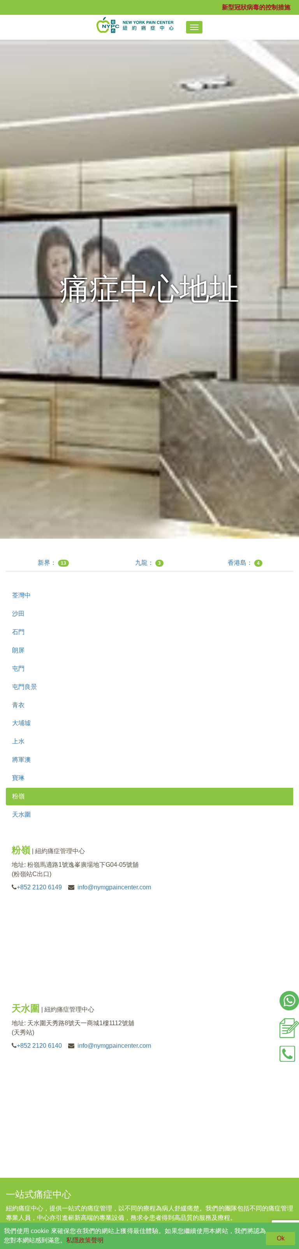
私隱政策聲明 (85, 1240)
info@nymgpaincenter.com (114, 887)
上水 (18, 741)
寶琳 (18, 778)
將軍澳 (21, 759)
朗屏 (18, 650)
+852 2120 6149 (39, 887)
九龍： (148, 562)
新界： (52, 562)
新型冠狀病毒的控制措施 (256, 7)
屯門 (18, 668)
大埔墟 (21, 723)
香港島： (244, 562)
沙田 (18, 613)
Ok (281, 1238)
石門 (18, 632)
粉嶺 (18, 796)
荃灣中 (21, 595)
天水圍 (21, 814)
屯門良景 (24, 686)
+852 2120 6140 (39, 1045)
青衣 (18, 705)
